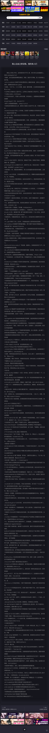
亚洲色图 (13, 35)
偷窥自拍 (8, 35)
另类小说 (35, 39)
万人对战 (19, 22)
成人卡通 (19, 31)
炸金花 (35, 22)
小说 (3, 39)
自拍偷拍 (13, 27)
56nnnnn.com (24, 14)
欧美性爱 (24, 31)
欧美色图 (19, 35)
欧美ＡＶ (19, 27)
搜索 (40, 17)
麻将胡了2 (30, 22)
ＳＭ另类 (46, 27)
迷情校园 (30, 39)
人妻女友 (19, 39)
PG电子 (8, 22)
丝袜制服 (35, 27)
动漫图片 (24, 35)
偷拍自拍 (13, 31)
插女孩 (7, 43)
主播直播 (41, 27)
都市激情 (8, 39)
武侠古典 (24, 39)
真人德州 (13, 22)
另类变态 (46, 31)
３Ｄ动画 (24, 27)
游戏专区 (24, 22)
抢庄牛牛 (46, 22)
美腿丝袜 (30, 35)
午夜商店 (13, 43)
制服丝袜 (30, 31)
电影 (3, 31)
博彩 (3, 23)
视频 (3, 27)
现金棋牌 (41, 22)
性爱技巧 (46, 39)
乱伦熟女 (41, 31)
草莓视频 (19, 43)
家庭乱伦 (13, 39)
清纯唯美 (35, 35)
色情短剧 (35, 43)
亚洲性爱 (8, 31)
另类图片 (46, 35)
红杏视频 (30, 43)
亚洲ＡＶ (8, 27)
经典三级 (35, 31)
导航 (3, 43)
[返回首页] (46, 730)
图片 (3, 35)
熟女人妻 (30, 27)
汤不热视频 (24, 43)
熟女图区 (41, 35)
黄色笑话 (41, 39)
